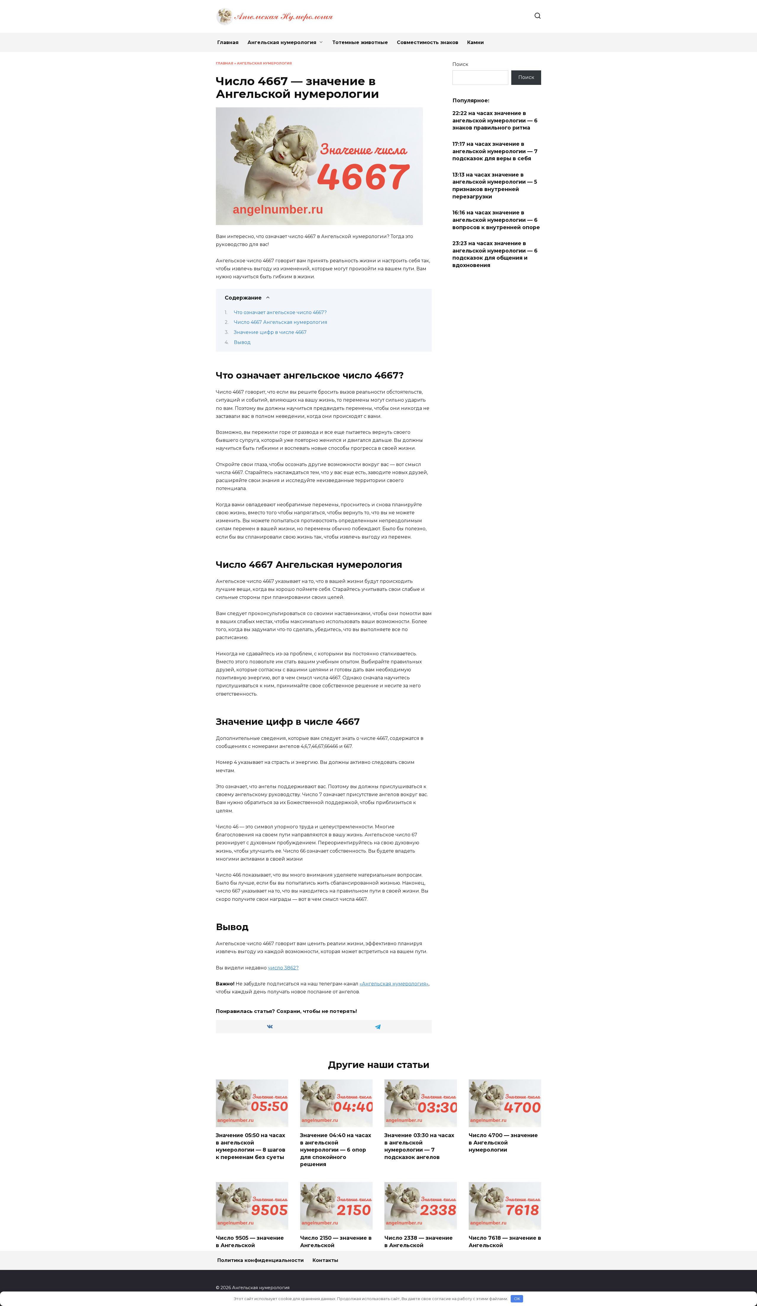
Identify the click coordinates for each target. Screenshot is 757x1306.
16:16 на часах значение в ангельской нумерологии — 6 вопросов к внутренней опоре (496, 219)
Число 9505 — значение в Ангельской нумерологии (250, 1245)
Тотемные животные (360, 42)
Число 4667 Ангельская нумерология (280, 322)
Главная (228, 42)
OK (517, 1298)
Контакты (325, 1260)
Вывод (242, 342)
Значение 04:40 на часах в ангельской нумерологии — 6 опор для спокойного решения (335, 1150)
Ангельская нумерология (282, 42)
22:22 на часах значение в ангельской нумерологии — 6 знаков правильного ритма (495, 120)
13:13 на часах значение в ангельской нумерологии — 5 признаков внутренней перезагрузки (494, 186)
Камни (475, 42)
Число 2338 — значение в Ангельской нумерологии (418, 1245)
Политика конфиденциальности (260, 1260)
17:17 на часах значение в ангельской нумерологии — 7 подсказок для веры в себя (495, 151)
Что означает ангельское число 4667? (280, 312)
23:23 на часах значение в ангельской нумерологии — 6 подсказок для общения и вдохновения (495, 254)
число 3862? (283, 968)
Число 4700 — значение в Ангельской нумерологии (503, 1142)
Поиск (460, 64)
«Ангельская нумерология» (394, 984)
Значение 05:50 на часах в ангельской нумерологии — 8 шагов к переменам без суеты (250, 1146)
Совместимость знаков (427, 42)
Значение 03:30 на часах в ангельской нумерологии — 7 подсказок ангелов (419, 1146)
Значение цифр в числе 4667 (270, 332)
